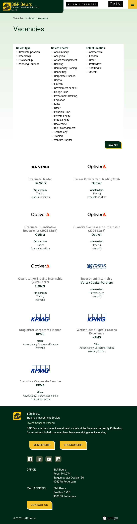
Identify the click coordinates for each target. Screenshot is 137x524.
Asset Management (65, 60)
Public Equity (61, 120)
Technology (60, 132)
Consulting (60, 72)
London (93, 56)
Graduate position (29, 52)
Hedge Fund (61, 92)
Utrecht (93, 72)
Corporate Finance (64, 76)
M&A (57, 104)
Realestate (60, 124)
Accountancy (61, 52)
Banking (58, 64)
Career (31, 18)
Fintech (58, 84)
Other (57, 108)
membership (41, 445)
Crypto (58, 80)
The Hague (95, 68)
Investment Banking (65, 96)
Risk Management (64, 128)
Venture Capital (63, 140)
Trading (58, 136)
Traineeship (26, 60)
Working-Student (29, 64)
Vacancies (43, 18)
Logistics (59, 100)
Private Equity (62, 116)
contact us (39, 505)
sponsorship (73, 445)
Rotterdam (95, 64)
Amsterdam (96, 52)
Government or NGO (65, 88)
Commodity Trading (65, 68)
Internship (25, 56)
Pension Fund (62, 112)
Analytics (59, 56)
